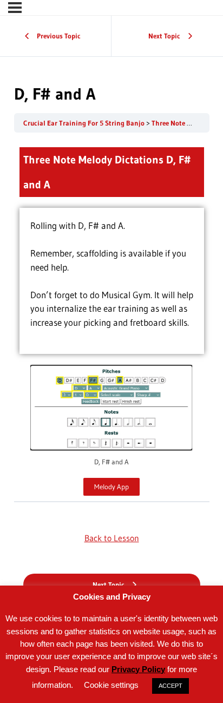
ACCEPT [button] (170, 685)
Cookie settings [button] (111, 684)
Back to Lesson (111, 538)
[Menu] (15, 7)
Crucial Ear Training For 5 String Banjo (84, 123)
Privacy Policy (138, 669)
